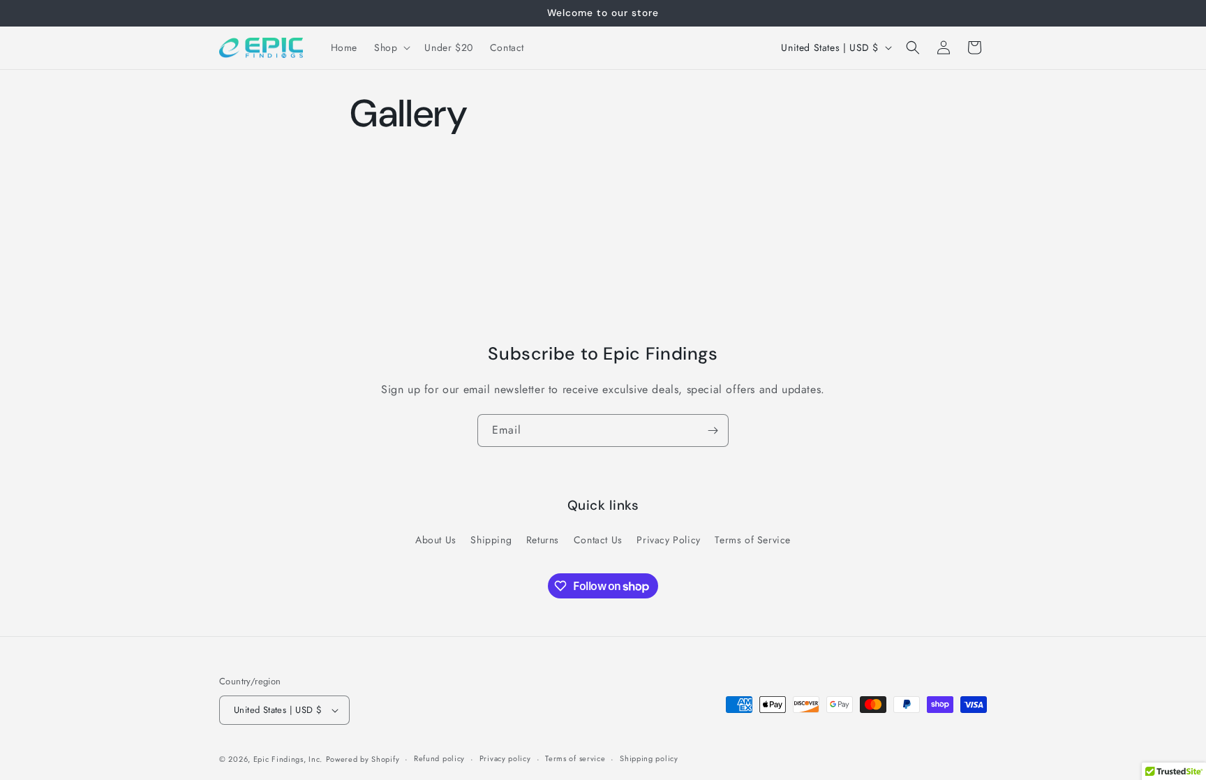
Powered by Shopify (363, 759)
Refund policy (439, 758)
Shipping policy (649, 758)
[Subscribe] (712, 430)
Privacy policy (505, 758)
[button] (391, 47)
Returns (542, 540)
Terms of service (575, 758)
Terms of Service (753, 540)
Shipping (491, 540)
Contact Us (598, 540)
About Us (435, 540)
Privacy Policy (668, 540)
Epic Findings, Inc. (287, 759)
